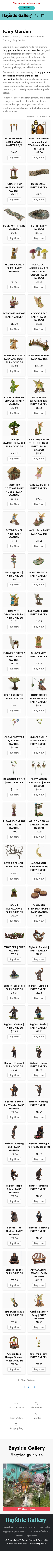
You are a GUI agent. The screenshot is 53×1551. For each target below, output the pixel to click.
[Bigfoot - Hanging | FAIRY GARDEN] (39, 1090)
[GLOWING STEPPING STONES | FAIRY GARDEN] (39, 893)
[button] (26, 8)
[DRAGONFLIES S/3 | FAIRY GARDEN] (14, 767)
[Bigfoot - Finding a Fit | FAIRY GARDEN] (39, 1132)
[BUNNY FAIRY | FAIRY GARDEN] (39, 641)
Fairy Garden (19, 40)
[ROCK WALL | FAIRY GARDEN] (39, 172)
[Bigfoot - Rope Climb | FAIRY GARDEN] (14, 1174)
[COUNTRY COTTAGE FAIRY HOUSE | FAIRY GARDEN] (14, 473)
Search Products (16, 1407)
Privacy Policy (44, 1527)
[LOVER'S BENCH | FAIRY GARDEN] (14, 851)
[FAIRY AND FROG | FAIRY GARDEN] (39, 599)
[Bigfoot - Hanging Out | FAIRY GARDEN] (14, 1132)
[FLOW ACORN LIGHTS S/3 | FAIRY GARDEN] (39, 767)
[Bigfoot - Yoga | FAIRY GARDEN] (14, 1258)
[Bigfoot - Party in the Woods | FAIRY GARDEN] (14, 1090)
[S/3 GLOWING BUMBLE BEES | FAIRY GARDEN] (39, 725)
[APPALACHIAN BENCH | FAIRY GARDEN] (39, 1258)
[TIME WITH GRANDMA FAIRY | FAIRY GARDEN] (14, 599)
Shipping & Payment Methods (15, 1531)
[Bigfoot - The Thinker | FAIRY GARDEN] (14, 1216)
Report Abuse (31, 1535)
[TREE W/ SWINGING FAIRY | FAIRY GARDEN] (14, 428)
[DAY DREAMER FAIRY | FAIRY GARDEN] (14, 519)
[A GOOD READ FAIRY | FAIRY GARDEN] (39, 302)
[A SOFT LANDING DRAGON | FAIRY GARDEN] (14, 386)
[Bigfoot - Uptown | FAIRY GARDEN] (39, 1216)
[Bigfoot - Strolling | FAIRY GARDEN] (39, 1174)
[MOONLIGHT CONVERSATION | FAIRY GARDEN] (39, 851)
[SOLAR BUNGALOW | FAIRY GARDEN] (14, 893)
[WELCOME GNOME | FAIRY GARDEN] (14, 302)
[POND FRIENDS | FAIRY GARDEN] (39, 561)
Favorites (37, 1418)
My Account (36, 1407)
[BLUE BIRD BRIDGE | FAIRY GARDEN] (39, 344)
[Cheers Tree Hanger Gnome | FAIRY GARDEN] (14, 1342)
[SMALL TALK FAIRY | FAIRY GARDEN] (39, 519)
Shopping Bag (16, 1428)
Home (6, 36)
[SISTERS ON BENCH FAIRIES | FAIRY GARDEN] (39, 386)
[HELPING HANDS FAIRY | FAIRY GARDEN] (14, 253)
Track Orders (16, 1418)
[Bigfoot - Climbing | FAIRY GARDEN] (39, 974)
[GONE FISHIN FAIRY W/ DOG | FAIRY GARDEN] (39, 683)
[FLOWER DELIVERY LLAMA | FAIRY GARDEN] (14, 641)
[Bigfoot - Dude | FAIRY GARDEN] (39, 1013)
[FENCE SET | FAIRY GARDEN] (14, 935)
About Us (19, 1535)
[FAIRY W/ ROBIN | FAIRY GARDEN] (39, 473)
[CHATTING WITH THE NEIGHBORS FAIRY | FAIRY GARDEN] (39, 428)
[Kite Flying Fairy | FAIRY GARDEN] (39, 1342)
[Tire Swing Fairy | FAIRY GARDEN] (14, 1300)
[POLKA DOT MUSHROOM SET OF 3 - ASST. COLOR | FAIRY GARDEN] (39, 253)
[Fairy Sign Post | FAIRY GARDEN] (14, 561)
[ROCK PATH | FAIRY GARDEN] (14, 214)
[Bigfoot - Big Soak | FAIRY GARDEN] (14, 974)
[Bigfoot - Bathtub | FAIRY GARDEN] (39, 935)
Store (15, 36)
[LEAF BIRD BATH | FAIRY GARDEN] (14, 683)
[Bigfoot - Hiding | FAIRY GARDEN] (39, 1051)
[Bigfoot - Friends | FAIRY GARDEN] (14, 1051)
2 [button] (28, 1387)
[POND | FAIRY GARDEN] (39, 214)
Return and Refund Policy (40, 1531)
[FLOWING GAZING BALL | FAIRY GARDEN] (14, 809)
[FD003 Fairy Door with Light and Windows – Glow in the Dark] (39, 127)
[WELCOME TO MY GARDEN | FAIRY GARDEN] (39, 809)
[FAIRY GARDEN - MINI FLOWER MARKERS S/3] (14, 127)
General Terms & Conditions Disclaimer (19, 1527)
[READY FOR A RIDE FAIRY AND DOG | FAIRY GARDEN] (14, 344)
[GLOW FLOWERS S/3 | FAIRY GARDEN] (14, 725)
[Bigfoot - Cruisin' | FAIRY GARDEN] (14, 1013)
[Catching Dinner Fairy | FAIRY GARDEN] (39, 1300)
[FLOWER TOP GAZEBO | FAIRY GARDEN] (14, 172)
